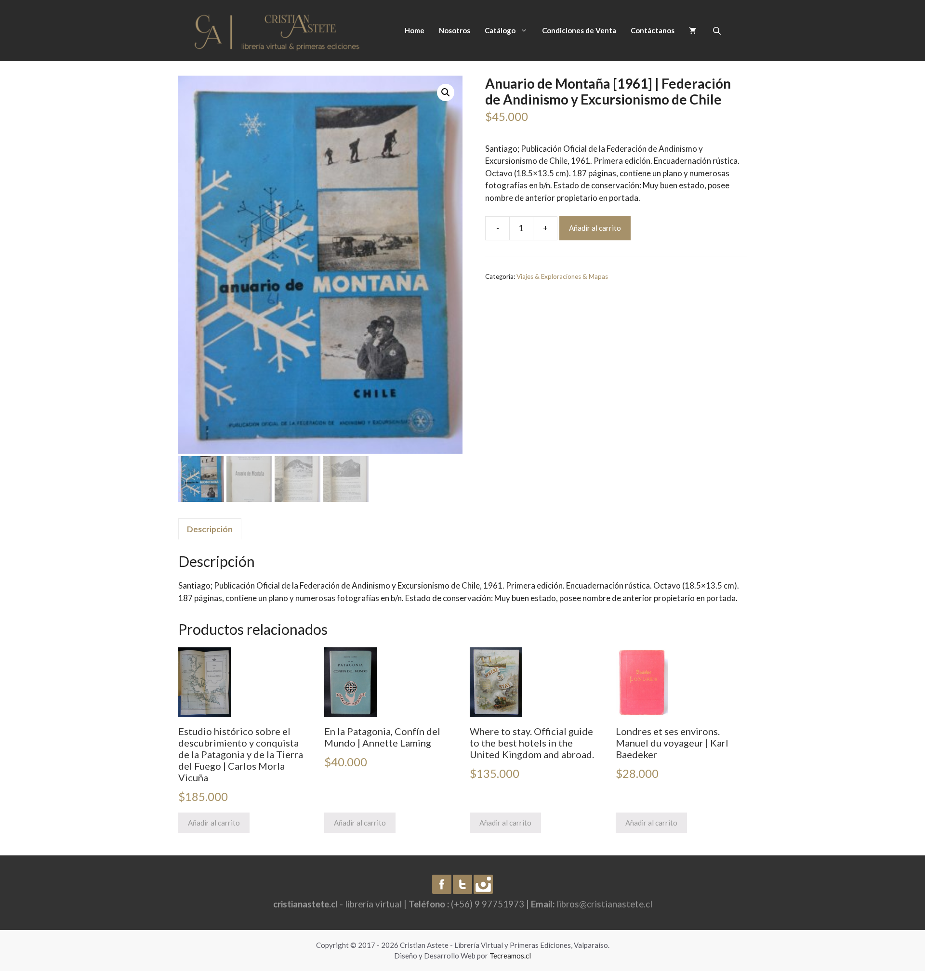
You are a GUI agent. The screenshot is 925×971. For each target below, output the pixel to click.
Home (414, 30)
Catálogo (500, 30)
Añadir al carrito (595, 227)
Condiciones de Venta (579, 30)
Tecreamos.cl (510, 955)
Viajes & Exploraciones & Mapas (562, 276)
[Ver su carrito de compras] (692, 30)
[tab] (209, 528)
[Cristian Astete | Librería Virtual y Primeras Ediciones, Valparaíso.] (277, 30)
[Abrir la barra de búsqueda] (718, 30)
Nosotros (454, 30)
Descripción (210, 529)
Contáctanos (652, 30)
